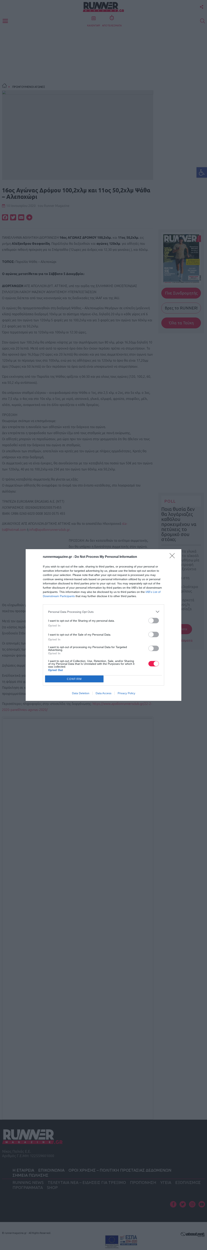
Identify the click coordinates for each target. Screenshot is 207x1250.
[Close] (173, 557)
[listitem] (103, 612)
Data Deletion (80, 693)
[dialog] (103, 625)
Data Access (103, 693)
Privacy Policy (126, 693)
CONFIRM (74, 678)
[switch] (153, 620)
